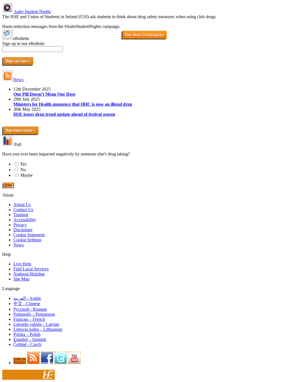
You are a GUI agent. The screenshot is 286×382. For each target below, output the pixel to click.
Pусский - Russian (30, 309)
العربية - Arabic (27, 298)
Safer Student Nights (32, 11)
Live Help (22, 263)
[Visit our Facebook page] (47, 362)
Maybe (26, 175)
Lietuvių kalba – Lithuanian (37, 329)
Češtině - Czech (27, 344)
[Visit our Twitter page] (60, 362)
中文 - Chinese (26, 303)
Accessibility (24, 219)
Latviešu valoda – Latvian (36, 324)
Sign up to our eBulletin (23, 43)
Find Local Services (31, 269)
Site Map (21, 279)
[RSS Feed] (33, 362)
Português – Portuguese (34, 314)
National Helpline (29, 274)
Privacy (20, 224)
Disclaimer (22, 229)
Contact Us (23, 209)
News (18, 79)
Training (20, 214)
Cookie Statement (29, 234)
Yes (23, 164)
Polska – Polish (26, 334)
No (23, 169)
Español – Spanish (29, 339)
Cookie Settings (27, 239)
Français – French (29, 319)
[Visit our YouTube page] (74, 362)
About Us (22, 204)
